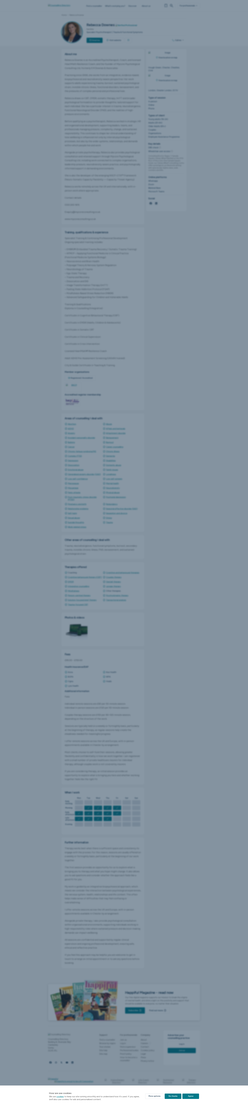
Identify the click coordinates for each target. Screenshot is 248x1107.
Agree (190, 1096)
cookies (60, 1096)
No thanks (173, 1096)
